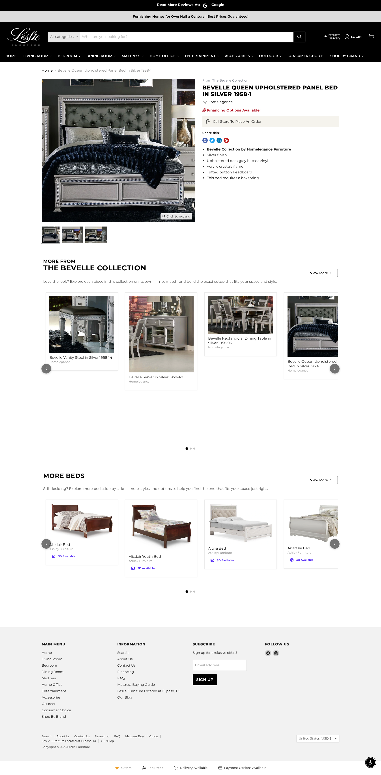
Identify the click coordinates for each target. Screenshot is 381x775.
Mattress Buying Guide (136, 684)
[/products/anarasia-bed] (320, 523)
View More (319, 273)
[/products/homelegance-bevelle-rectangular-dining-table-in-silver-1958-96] (240, 315)
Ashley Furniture (61, 549)
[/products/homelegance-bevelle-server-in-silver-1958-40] (161, 334)
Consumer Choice (306, 56)
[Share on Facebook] (205, 140)
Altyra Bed (217, 548)
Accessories (238, 56)
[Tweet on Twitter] (212, 140)
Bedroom (68, 56)
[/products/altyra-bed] (240, 523)
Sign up (204, 679)
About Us (125, 659)
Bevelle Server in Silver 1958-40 (156, 377)
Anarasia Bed (299, 548)
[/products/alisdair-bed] (81, 521)
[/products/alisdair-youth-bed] (161, 527)
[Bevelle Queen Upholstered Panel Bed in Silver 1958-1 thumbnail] (50, 234)
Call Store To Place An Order (237, 121)
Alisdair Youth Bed (145, 556)
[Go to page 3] (194, 449)
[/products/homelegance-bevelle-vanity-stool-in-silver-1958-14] (81, 324)
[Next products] (335, 369)
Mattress (131, 56)
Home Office (163, 56)
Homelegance (220, 102)
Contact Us (126, 665)
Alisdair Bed (59, 545)
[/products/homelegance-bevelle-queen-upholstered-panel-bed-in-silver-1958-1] (320, 326)
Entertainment (201, 56)
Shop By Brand (345, 56)
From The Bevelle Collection (225, 80)
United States (316, 738)
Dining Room (99, 56)
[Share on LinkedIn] (219, 140)
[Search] (299, 37)
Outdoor (269, 56)
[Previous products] (46, 369)
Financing (125, 672)
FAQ (121, 678)
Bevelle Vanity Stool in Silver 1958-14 (80, 357)
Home (11, 56)
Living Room (36, 56)
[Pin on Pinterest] (226, 140)
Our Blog (124, 697)
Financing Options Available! (233, 110)
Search (123, 652)
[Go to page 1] (186, 448)
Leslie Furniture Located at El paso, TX (148, 691)
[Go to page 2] (191, 449)
